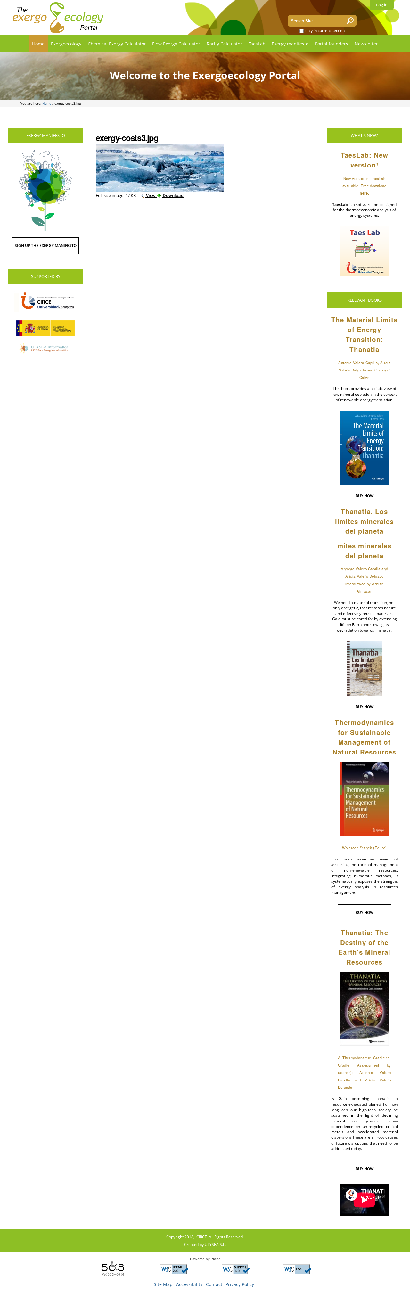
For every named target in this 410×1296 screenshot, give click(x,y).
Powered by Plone (205, 1258)
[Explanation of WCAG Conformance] (174, 1271)
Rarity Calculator (224, 44)
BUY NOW (364, 495)
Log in (382, 5)
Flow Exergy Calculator (176, 44)
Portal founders (331, 44)
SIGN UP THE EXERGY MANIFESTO (46, 245)
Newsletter (366, 44)
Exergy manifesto (290, 44)
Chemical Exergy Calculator (117, 44)
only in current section (324, 30)
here (364, 193)
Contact (214, 1284)
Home (38, 44)
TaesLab (257, 44)
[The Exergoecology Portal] (58, 17)
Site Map (163, 1284)
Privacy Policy (240, 1284)
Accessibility (189, 1284)
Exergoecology (66, 44)
